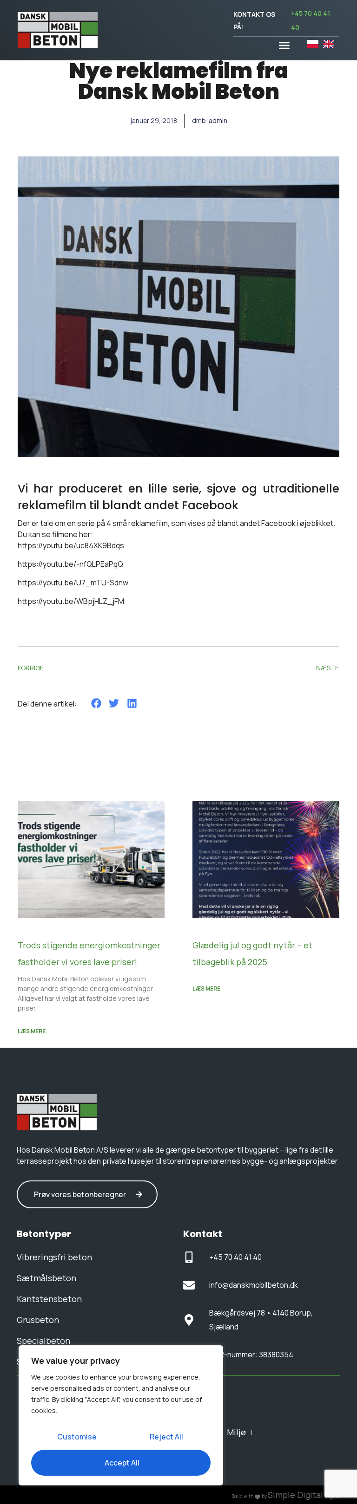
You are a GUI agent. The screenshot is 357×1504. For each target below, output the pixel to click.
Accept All (122, 1463)
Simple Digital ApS (304, 1494)
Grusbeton (38, 1319)
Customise (77, 1437)
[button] (284, 45)
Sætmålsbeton (46, 1278)
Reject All (166, 1437)
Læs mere (32, 1031)
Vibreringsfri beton (54, 1257)
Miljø (236, 1432)
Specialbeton (43, 1340)
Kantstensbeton (49, 1298)
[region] (121, 1415)
